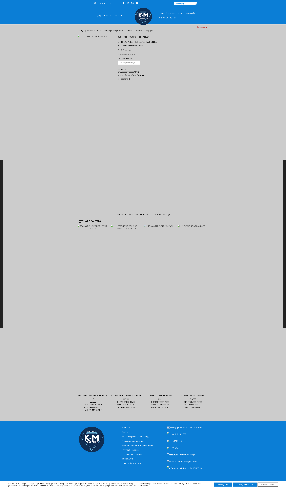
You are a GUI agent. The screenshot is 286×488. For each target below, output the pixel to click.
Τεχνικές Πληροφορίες (167, 13)
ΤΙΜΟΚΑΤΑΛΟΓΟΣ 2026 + (168, 18)
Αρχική (98, 15)
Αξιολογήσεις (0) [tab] (162, 215)
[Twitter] (128, 3)
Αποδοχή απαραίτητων (245, 484)
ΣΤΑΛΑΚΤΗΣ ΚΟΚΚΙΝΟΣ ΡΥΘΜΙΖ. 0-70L (93, 397)
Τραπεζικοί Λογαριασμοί (132, 441)
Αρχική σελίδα (85, 30)
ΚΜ (159, 399)
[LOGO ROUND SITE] (92, 439)
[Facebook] (123, 3)
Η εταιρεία (108, 15)
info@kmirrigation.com (187, 461)
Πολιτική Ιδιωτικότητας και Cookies (137, 445)
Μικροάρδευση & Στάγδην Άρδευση (119, 30)
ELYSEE (93, 402)
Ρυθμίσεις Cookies (267, 484)
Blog (180, 13)
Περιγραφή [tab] (121, 215)
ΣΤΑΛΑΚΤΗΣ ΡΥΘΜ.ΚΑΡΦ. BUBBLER (126, 395)
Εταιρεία (126, 427)
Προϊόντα (118, 15)
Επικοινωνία (190, 13)
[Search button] (195, 3)
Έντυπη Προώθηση (130, 450)
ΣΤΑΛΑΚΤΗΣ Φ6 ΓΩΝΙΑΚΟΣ (193, 395)
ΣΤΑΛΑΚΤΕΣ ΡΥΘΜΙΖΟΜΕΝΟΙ (159, 395)
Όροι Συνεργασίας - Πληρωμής (135, 436)
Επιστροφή (202, 27)
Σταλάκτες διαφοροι (144, 30)
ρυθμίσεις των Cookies (50, 486)
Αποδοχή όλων (223, 484)
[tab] (120, 215)
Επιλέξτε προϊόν (125, 58)
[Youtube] (137, 3)
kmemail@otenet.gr (187, 454)
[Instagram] (132, 3)
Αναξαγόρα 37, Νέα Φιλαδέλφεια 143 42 (187, 427)
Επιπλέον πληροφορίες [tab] (140, 215)
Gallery (125, 432)
